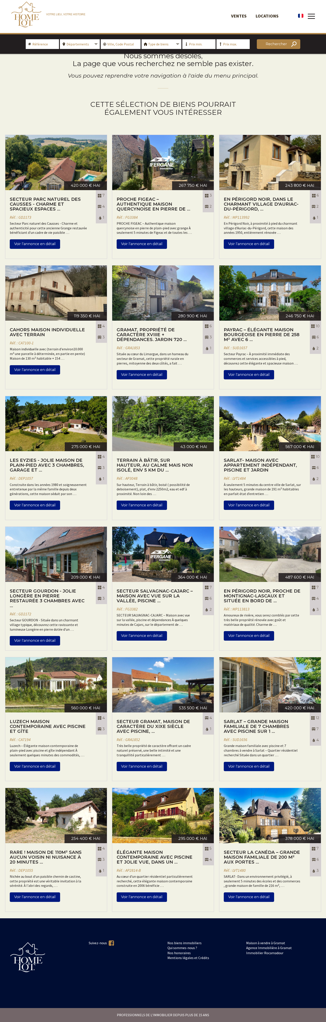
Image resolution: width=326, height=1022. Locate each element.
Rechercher (276, 44)
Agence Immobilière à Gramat (269, 948)
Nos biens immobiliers (184, 943)
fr (300, 16)
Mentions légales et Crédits (188, 958)
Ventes (239, 16)
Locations (267, 16)
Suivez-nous (98, 943)
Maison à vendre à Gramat (265, 943)
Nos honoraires (179, 953)
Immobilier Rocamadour (264, 953)
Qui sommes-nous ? (182, 948)
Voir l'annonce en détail (35, 244)
